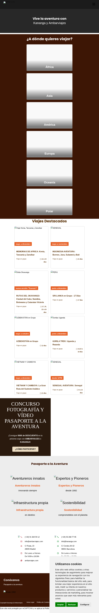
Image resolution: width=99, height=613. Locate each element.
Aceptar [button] (60, 604)
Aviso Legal (30, 602)
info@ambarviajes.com (34, 541)
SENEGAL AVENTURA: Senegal (67, 385)
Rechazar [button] (72, 604)
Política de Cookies (43, 602)
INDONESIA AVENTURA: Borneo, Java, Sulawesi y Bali (66, 253)
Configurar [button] (84, 604)
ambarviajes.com (31, 560)
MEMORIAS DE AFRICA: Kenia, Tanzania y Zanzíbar (30, 253)
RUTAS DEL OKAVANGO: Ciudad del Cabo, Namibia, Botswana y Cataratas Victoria (30, 299)
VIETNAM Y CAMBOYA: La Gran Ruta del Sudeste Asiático (31, 387)
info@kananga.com (69, 541)
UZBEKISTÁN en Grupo (27, 341)
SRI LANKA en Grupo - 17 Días (67, 296)
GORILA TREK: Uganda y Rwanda (64, 343)
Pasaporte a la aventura (13, 584)
